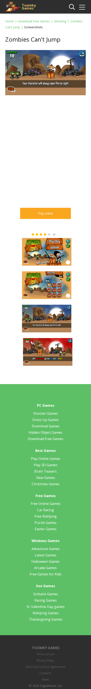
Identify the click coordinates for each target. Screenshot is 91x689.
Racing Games (45, 600)
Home (9, 21)
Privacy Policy (45, 660)
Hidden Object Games (45, 432)
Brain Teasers (45, 471)
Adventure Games (46, 548)
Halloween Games (45, 561)
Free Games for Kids (45, 574)
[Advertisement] (45, 148)
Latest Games (45, 555)
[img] (82, 7)
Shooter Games (45, 413)
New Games (45, 477)
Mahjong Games (46, 613)
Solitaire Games (45, 594)
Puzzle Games (45, 522)
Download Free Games (34, 21)
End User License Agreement (45, 667)
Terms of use (45, 654)
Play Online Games (45, 458)
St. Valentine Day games (45, 606)
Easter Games (46, 529)
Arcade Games (45, 567)
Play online (45, 213)
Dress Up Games (45, 419)
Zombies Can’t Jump (33, 39)
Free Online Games (46, 503)
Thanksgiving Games (45, 619)
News (45, 679)
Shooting (60, 21)
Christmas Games (45, 484)
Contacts (45, 673)
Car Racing (45, 510)
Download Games (45, 426)
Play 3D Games (45, 465)
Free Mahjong (45, 516)
